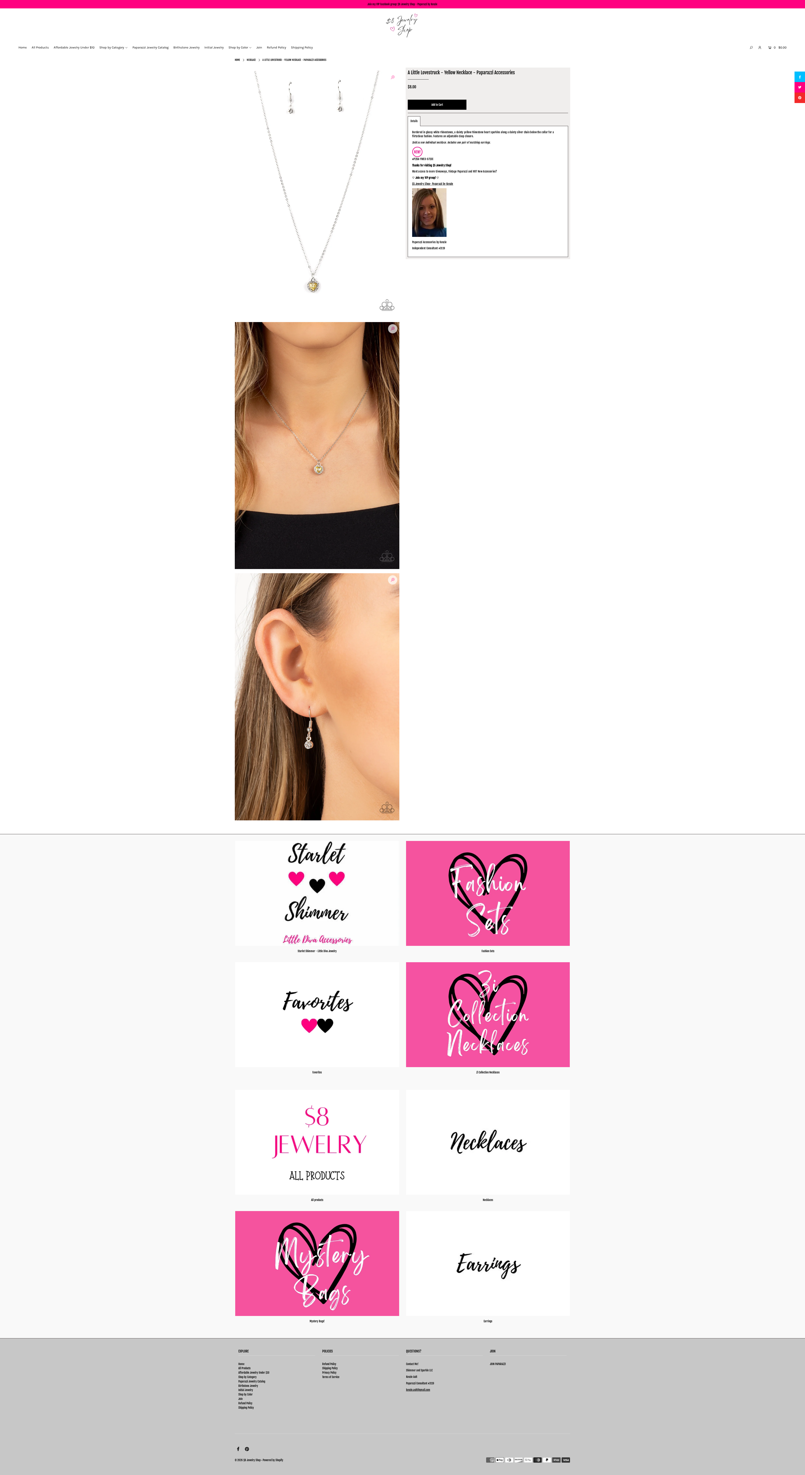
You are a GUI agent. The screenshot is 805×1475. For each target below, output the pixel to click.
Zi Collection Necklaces (488, 1072)
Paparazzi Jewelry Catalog (251, 1381)
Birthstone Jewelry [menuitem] (186, 47)
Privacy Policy (329, 1372)
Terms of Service (330, 1377)
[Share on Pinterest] (800, 98)
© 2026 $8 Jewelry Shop (248, 1460)
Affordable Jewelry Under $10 (253, 1372)
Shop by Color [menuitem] (238, 47)
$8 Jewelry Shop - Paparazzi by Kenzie (417, 4)
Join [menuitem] (259, 47)
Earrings (488, 1321)
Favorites (317, 1072)
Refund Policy (245, 1403)
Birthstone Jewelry (248, 1386)
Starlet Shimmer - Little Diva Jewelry (317, 951)
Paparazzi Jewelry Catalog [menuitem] (150, 47)
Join (240, 1399)
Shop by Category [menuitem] (111, 47)
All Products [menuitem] (40, 47)
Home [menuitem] (22, 47)
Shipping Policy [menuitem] (302, 47)
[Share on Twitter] (800, 87)
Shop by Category (247, 1377)
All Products (244, 1368)
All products (317, 1200)
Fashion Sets (488, 951)
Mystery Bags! (317, 1321)
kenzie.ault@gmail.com (418, 1389)
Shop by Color (245, 1394)
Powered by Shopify (273, 1460)
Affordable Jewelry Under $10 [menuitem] (74, 47)
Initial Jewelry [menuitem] (214, 47)
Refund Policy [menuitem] (276, 47)
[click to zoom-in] (392, 77)
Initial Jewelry (245, 1390)
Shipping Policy (246, 1407)
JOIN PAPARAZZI (498, 1364)
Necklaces (488, 1200)
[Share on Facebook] (800, 77)
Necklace (251, 59)
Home (237, 59)
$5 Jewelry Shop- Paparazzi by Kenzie (432, 183)
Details (414, 121)
